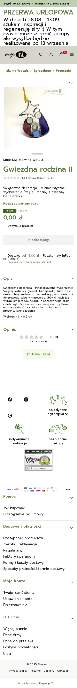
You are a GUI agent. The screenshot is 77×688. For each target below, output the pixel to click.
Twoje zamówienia (18, 592)
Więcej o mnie (15, 628)
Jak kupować (14, 508)
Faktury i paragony (19, 556)
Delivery (49, 671)
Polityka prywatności (20, 647)
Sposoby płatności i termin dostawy (34, 568)
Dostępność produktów (23, 538)
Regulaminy (13, 550)
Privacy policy (18, 671)
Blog (7, 653)
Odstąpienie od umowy (23, 514)
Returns (36, 671)
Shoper (42, 664)
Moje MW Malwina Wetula (23, 160)
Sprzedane (42, 71)
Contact (62, 671)
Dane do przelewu (18, 641)
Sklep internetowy (33, 683)
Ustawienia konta (17, 598)
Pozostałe (63, 71)
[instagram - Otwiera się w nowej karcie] (26, 399)
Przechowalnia (15, 604)
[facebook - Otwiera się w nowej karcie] (9, 399)
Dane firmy (12, 635)
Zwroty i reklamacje (20, 544)
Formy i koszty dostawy (23, 562)
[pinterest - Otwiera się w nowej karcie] (9, 415)
